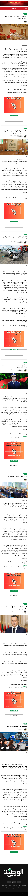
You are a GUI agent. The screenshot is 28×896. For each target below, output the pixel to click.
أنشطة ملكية (20, 887)
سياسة (10, 885)
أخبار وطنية (15, 885)
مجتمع (16, 888)
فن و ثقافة (6, 887)
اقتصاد (12, 888)
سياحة (4, 888)
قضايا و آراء (22, 888)
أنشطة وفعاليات (13, 887)
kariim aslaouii (19, 136)
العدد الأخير (24, 885)
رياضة (8, 888)
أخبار (19, 885)
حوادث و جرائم (4, 885)
